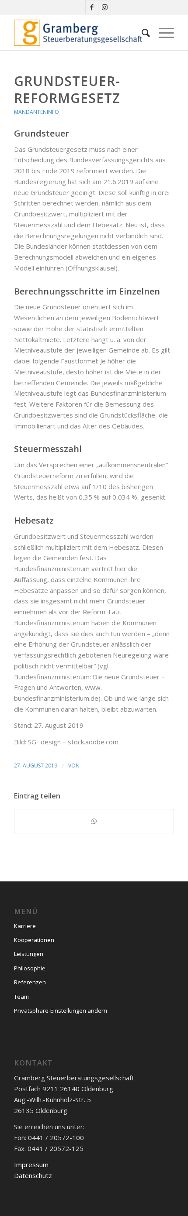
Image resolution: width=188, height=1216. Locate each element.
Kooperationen (34, 940)
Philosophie (29, 968)
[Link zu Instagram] (104, 7)
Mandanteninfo (36, 112)
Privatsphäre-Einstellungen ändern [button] (60, 1010)
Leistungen (28, 954)
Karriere (25, 926)
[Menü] (162, 32)
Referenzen (30, 982)
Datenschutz (33, 1175)
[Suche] (141, 32)
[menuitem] (141, 32)
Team (21, 996)
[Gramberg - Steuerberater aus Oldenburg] (78, 32)
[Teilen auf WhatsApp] (94, 821)
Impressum (31, 1164)
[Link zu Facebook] (92, 7)
